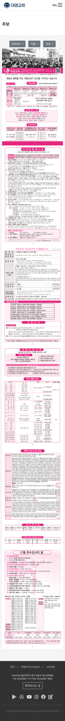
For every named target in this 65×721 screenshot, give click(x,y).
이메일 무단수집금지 (30, 667)
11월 (33, 44)
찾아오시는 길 (32, 685)
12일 (48, 44)
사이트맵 (50, 667)
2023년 (16, 44)
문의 (12, 667)
